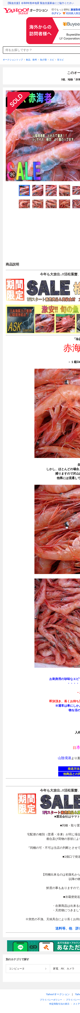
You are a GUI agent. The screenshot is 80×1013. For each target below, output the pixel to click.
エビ (52, 59)
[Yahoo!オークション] (26, 9)
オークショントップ (13, 59)
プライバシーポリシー (51, 999)
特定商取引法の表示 (59, 1004)
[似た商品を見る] (12, 174)
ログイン (56, 13)
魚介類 (43, 59)
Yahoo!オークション (58, 994)
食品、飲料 (31, 59)
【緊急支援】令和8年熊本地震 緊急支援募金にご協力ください (40, 3)
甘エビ (60, 59)
